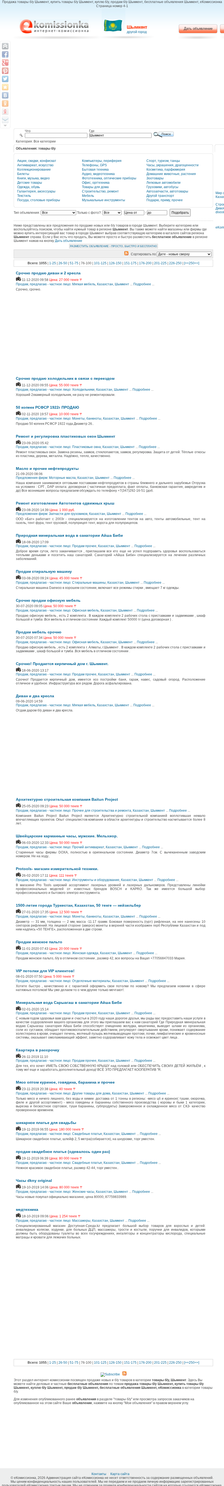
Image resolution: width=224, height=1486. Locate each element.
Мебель (88, 196)
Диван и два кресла (35, 696)
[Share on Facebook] (5, 54)
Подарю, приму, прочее (164, 200)
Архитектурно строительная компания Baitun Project (67, 799)
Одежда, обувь (28, 187)
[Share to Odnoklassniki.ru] (5, 103)
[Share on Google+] (5, 62)
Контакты (99, 1474)
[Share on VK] (5, 95)
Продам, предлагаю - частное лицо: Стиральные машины (61, 583)
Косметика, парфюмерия (165, 169)
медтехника (27, 1209)
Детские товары (29, 183)
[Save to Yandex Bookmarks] (5, 111)
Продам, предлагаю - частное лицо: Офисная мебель (57, 610)
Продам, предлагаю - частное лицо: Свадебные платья (59, 1134)
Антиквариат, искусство (35, 165)
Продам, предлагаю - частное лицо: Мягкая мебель (55, 284)
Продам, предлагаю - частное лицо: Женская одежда (57, 953)
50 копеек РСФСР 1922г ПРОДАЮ (47, 407)
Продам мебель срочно (38, 632)
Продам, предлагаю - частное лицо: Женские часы (55, 1192)
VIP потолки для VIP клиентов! (45, 971)
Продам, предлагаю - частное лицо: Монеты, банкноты (58, 418)
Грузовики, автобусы (162, 187)
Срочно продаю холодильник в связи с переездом (65, 378)
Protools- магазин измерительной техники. (57, 869)
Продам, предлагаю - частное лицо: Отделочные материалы (63, 981)
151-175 (130, 263)
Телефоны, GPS (94, 165)
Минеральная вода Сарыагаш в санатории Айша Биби (69, 1002)
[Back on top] (5, 46)
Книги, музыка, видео (33, 178)
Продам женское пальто (39, 942)
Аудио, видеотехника (98, 174)
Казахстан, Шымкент (113, 284)
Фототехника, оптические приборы (109, 178)
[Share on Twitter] (5, 79)
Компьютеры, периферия (102, 161)
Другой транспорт (160, 196)
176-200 (145, 263)
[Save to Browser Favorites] (5, 87)
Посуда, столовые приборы (38, 200)
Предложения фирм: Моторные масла (46, 478)
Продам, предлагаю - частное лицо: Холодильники (55, 389)
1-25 (52, 263)
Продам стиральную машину (44, 571)
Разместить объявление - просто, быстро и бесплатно (113, 246)
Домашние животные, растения (171, 174)
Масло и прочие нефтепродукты (47, 468)
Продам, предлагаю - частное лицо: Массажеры (53, 1221)
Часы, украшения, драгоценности (172, 165)
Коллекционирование (34, 169)
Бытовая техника (95, 169)
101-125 (100, 263)
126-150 (115, 263)
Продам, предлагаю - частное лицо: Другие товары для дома (63, 1093)
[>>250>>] (191, 263)
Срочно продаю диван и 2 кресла (48, 273)
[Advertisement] (61, 335)
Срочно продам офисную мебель (48, 600)
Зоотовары (155, 178)
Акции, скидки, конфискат (36, 161)
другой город (137, 32)
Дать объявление (198, 28)
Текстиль (24, 196)
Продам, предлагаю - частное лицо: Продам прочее (56, 546)
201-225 (160, 263)
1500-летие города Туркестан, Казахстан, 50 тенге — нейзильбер (78, 905)
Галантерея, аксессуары (36, 191)
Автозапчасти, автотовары (167, 191)
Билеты (23, 174)
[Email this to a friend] (5, 120)
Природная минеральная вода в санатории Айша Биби (69, 535)
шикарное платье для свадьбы (46, 1122)
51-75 (74, 263)
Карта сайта (120, 1474)
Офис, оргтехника (96, 183)
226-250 (175, 263)
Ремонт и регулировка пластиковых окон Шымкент (65, 436)
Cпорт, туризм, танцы (163, 161)
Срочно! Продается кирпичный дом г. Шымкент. (62, 664)
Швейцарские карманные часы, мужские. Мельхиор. (67, 836)
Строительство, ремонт (100, 191)
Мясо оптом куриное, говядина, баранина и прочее (65, 1082)
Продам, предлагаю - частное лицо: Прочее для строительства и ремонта (73, 810)
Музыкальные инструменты (103, 200)
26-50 (62, 263)
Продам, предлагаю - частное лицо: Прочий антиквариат (60, 847)
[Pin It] (5, 70)
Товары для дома (95, 187)
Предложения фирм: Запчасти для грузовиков (51, 514)
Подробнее (142, 284)
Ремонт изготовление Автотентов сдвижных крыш (65, 503)
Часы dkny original (34, 1180)
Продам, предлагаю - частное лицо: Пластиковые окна (58, 447)
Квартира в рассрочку (37, 1050)
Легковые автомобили (163, 183)
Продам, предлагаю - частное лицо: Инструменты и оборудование (67, 880)
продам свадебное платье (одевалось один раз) (63, 1151)
